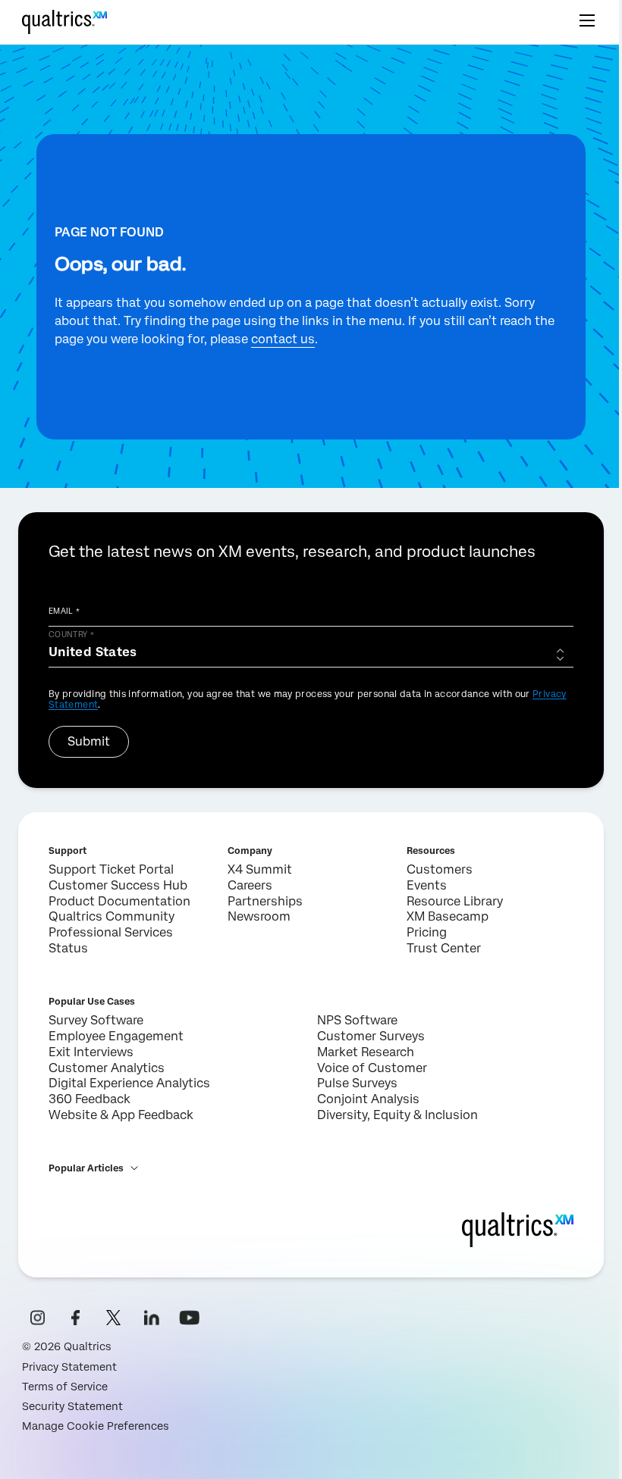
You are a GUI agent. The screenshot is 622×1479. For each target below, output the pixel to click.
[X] (114, 1318)
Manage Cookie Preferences (95, 1426)
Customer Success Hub (118, 885)
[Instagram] (38, 1318)
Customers (440, 869)
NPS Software (357, 1020)
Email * (64, 610)
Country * (71, 634)
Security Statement (72, 1406)
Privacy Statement (69, 1367)
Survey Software (96, 1020)
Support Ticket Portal (111, 869)
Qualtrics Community (111, 916)
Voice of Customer (372, 1068)
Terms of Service (65, 1387)
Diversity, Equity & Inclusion (397, 1115)
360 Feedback (89, 1099)
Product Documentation (119, 901)
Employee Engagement (116, 1036)
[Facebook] (76, 1318)
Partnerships (265, 901)
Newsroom (259, 916)
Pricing (427, 932)
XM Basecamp (447, 916)
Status (68, 948)
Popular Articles (86, 1168)
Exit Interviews (91, 1052)
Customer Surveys (371, 1036)
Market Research (365, 1052)
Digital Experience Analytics (129, 1083)
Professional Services (111, 932)
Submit (89, 741)
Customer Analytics (107, 1068)
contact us (283, 339)
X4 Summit (260, 869)
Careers (250, 885)
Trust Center (444, 948)
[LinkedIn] (152, 1318)
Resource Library (455, 901)
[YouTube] (190, 1318)
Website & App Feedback (121, 1115)
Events (427, 885)
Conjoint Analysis (368, 1099)
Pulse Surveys (357, 1083)
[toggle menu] (587, 22)
